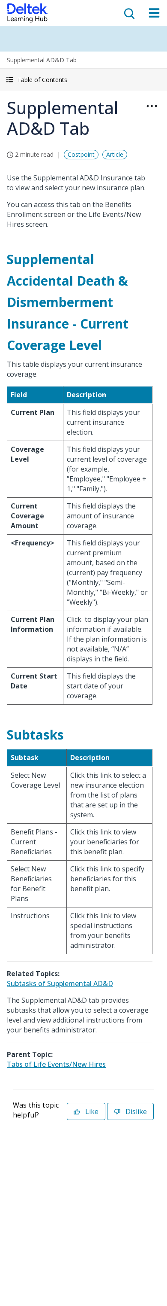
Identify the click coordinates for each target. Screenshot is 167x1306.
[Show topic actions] (151, 106)
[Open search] (128, 12)
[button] (83, 80)
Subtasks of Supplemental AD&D (60, 983)
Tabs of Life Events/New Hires (56, 1064)
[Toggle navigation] (154, 12)
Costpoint (81, 154)
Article (114, 154)
